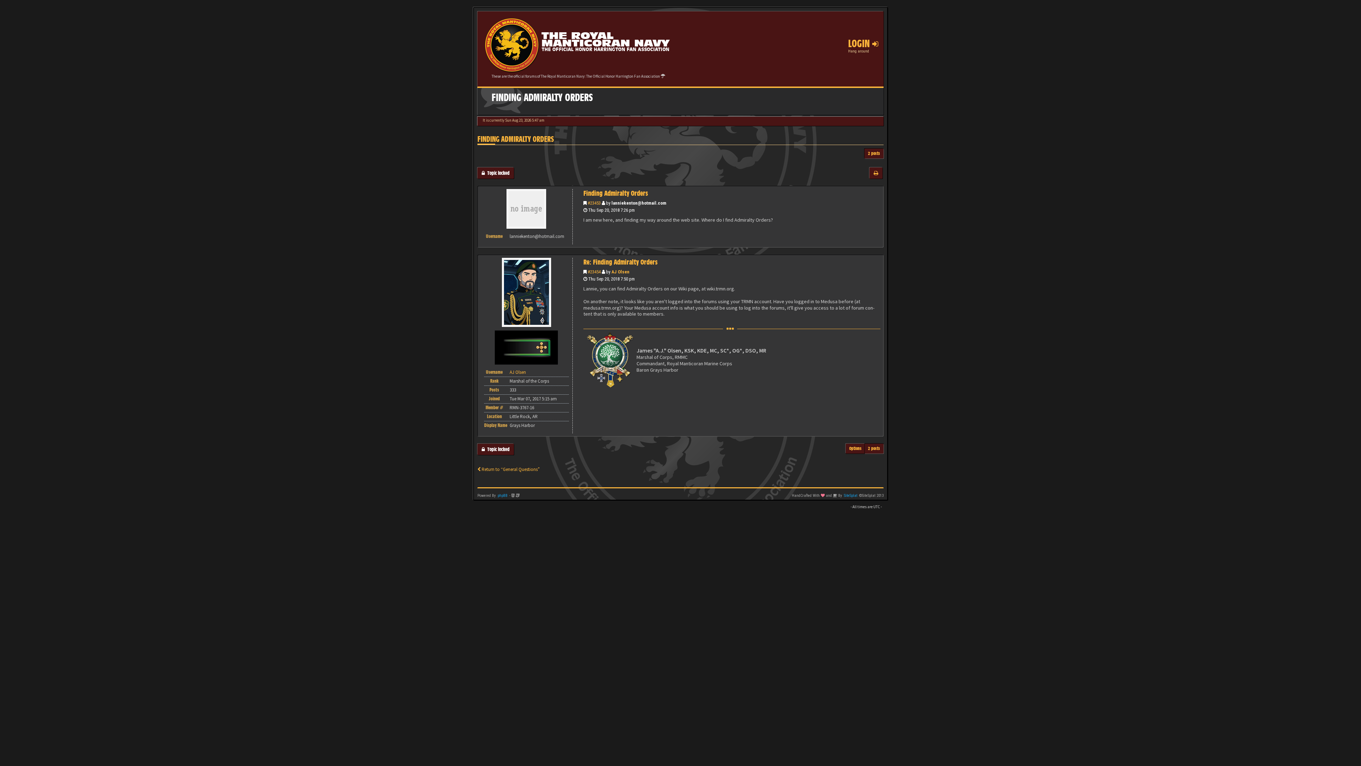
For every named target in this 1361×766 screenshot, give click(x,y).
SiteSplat (850, 495)
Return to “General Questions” (510, 469)
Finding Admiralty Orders (515, 139)
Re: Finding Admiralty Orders (620, 262)
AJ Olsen (620, 271)
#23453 (594, 203)
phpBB (503, 495)
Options (855, 448)
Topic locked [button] (497, 173)
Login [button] (860, 44)
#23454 (594, 271)
